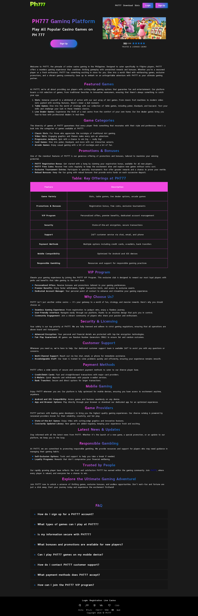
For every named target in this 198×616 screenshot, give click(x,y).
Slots (137, 5)
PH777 (118, 5)
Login (147, 5)
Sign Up (161, 5)
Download (128, 5)
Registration (96, 600)
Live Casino (110, 600)
